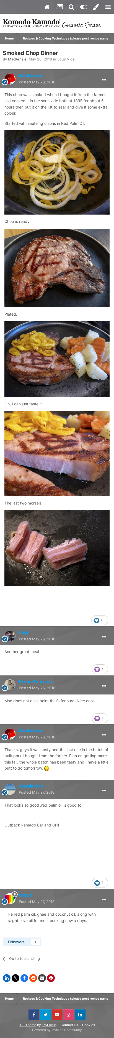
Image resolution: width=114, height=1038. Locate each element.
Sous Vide (66, 59)
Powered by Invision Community (57, 1030)
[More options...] (104, 80)
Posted (37, 82)
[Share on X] (15, 978)
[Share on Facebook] (24, 978)
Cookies (88, 1025)
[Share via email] (42, 978)
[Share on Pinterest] (51, 978)
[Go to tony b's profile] (9, 898)
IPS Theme (27, 1025)
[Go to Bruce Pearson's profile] (9, 684)
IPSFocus (49, 1025)
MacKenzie (17, 59)
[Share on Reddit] (33, 978)
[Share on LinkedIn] (7, 978)
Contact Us (69, 1025)
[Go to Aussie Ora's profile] (9, 789)
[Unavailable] (57, 172)
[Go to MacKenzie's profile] (9, 78)
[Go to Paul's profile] (9, 635)
